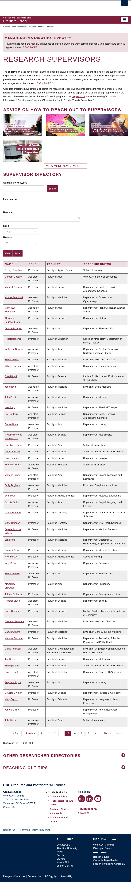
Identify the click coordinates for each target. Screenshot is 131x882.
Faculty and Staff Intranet (59, 819)
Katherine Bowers (14, 349)
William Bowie (12, 359)
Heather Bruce (12, 600)
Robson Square (101, 856)
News (60, 851)
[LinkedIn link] (89, 798)
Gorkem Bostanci (14, 276)
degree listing (78, 96)
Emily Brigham (12, 485)
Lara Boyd (10, 407)
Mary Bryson (11, 699)
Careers (61, 858)
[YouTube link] (97, 798)
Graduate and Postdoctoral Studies (65, 785)
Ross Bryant (11, 672)
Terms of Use (34, 876)
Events (60, 855)
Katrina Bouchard (14, 297)
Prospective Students (26, 27)
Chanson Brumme (14, 621)
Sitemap (24, 829)
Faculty (53, 264)
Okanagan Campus (103, 848)
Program (8, 212)
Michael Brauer (12, 451)
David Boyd (11, 376)
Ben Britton (10, 495)
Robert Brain (11, 424)
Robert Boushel (13, 338)
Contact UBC (63, 844)
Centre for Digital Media (105, 860)
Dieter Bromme (13, 512)
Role (6, 225)
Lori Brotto (10, 539)
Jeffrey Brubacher (14, 594)
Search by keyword (15, 182)
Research (45, 829)
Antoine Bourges (13, 328)
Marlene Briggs (12, 475)
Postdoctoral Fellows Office (61, 803)
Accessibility (67, 876)
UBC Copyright (51, 876)
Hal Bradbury (11, 414)
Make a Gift (63, 862)
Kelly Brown (11, 563)
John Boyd (10, 397)
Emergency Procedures (14, 876)
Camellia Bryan (13, 648)
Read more (30, 47)
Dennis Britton (12, 502)
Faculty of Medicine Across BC (109, 863)
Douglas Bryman (13, 692)
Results (8, 237)
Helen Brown (11, 556)
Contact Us (9, 807)
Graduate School (9, 27)
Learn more (43, 83)
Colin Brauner (12, 458)
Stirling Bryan (12, 665)
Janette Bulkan (12, 709)
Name (9, 264)
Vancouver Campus (103, 844)
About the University (67, 848)
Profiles (34, 829)
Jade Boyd (10, 386)
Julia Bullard (11, 720)
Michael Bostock (13, 287)
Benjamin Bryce (13, 682)
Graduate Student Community (59, 811)
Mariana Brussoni (14, 638)
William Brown (12, 573)
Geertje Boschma (14, 270)
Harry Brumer (12, 611)
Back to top (9, 829)
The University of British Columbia (56, 6)
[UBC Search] (124, 3)
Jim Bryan (10, 659)
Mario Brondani (12, 522)
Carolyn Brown (12, 550)
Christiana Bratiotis (14, 445)
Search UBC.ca (65, 865)
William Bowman (13, 366)
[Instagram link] (81, 798)
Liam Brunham (12, 631)
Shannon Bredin (13, 464)
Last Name (10, 199)
